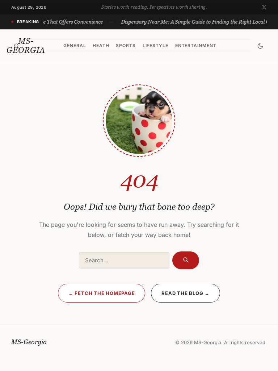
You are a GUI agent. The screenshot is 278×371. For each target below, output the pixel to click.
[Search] (16, 46)
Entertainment (195, 45)
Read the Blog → (185, 293)
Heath (101, 45)
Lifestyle (156, 45)
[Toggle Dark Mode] (260, 46)
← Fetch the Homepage (101, 293)
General (74, 45)
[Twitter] (264, 7)
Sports (126, 45)
